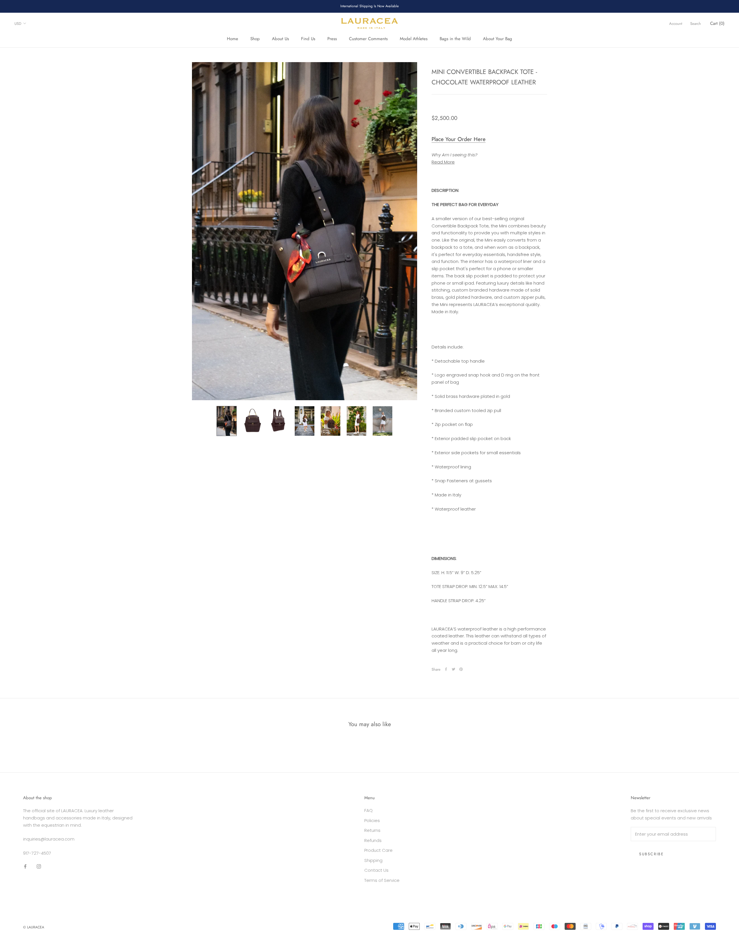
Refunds (373, 840)
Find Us (308, 39)
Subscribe (651, 854)
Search (695, 23)
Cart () (717, 23)
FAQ (368, 810)
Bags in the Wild (455, 39)
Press (332, 39)
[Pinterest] (461, 669)
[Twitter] (453, 669)
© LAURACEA (33, 927)
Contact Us (376, 870)
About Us (280, 39)
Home (232, 39)
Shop (255, 39)
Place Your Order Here (459, 139)
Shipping (373, 860)
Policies (372, 820)
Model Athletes (414, 39)
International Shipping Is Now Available (369, 6)
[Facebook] (446, 669)
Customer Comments (368, 39)
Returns (372, 830)
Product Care (378, 850)
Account (675, 23)
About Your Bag (497, 39)
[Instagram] (39, 866)
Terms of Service (382, 880)
